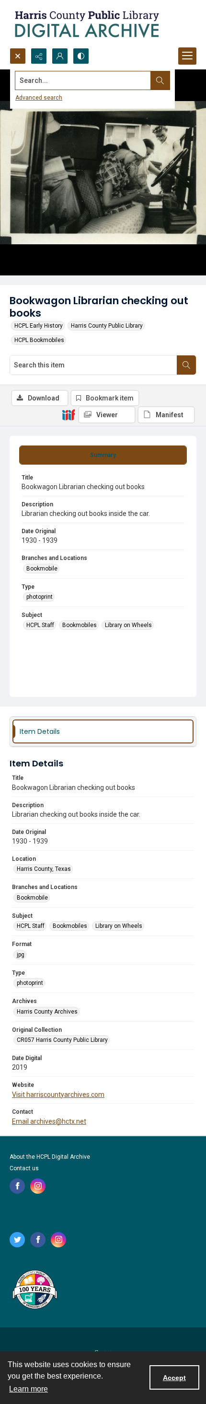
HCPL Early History (38, 325)
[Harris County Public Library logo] (34, 1290)
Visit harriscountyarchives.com (58, 1094)
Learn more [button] (28, 1389)
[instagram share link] (38, 1186)
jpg (20, 954)
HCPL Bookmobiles (39, 340)
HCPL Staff (40, 625)
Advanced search (38, 97)
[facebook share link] (17, 1186)
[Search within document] (186, 365)
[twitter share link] (17, 1239)
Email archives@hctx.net (49, 1121)
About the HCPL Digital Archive (50, 1156)
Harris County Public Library (107, 325)
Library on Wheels (128, 625)
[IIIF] (68, 414)
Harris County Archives (47, 1011)
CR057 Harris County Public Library (62, 1040)
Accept (174, 1377)
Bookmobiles (79, 625)
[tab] (103, 455)
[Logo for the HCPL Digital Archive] (86, 24)
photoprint (39, 597)
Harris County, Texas (44, 869)
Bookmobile (41, 568)
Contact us (24, 1168)
